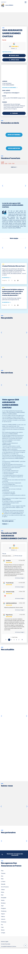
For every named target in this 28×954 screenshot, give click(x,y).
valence (3, 916)
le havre (3, 881)
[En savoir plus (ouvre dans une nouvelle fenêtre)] (7, 839)
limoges (3, 932)
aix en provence (5, 886)
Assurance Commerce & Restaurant (15, 334)
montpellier (3, 897)
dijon (2, 895)
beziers (2, 930)
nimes (2, 892)
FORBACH (4, 524)
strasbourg (3, 911)
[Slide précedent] (2, 72)
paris (2, 870)
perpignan (3, 908)
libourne (3, 919)
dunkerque (3, 922)
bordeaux (3, 903)
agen (2, 905)
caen (2, 927)
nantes (2, 900)
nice (2, 876)
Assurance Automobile (11, 359)
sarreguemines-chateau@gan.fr (11, 92)
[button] (25, 2)
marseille (3, 884)
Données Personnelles (5, 944)
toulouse (3, 873)
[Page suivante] (22, 640)
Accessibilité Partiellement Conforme (8, 946)
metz (2, 878)
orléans (3, 889)
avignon (3, 913)
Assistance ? (3, 2)
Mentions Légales (4, 941)
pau (2, 924)
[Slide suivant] (26, 72)
